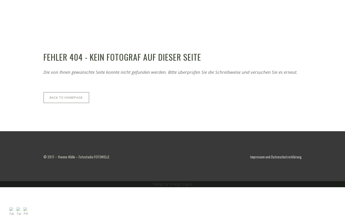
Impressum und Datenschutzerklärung (276, 156)
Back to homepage (66, 97)
